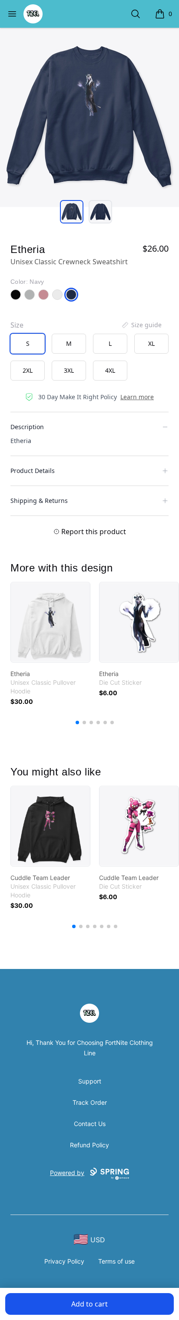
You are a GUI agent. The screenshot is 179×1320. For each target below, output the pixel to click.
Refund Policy (89, 1145)
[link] (50, 622)
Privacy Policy (64, 1261)
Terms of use (116, 1261)
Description (27, 427)
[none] (141, 325)
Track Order (90, 1102)
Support (89, 1081)
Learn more (137, 397)
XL (151, 343)
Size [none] (16, 325)
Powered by (67, 1172)
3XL (69, 370)
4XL (110, 370)
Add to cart (89, 1304)
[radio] (27, 344)
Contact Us (90, 1123)
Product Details (32, 470)
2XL (28, 370)
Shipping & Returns (39, 500)
